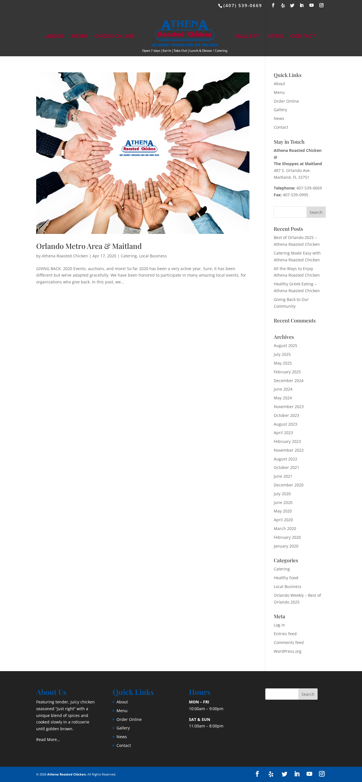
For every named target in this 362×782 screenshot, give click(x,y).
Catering (129, 255)
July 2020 (282, 493)
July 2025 (282, 354)
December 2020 (288, 485)
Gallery (248, 36)
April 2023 (283, 432)
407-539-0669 (309, 188)
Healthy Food (286, 577)
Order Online (114, 36)
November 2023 (289, 406)
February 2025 (287, 371)
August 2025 (285, 345)
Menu (79, 36)
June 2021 (283, 476)
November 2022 (289, 450)
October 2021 (286, 467)
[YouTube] (311, 5)
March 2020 (285, 528)
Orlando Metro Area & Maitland (89, 246)
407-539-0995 (295, 194)
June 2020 (283, 502)
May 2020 (283, 511)
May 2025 (283, 363)
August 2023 (285, 424)
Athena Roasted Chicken (65, 255)
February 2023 (287, 441)
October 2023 (286, 415)
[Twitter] (292, 5)
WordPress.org (287, 651)
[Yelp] (283, 5)
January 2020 (286, 546)
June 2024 (283, 389)
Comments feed (289, 642)
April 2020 (283, 519)
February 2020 (287, 537)
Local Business (153, 255)
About (55, 36)
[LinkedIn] (301, 5)
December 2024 (288, 380)
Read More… (48, 739)
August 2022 (285, 459)
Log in (279, 625)
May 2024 (283, 397)
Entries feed (285, 633)
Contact (303, 36)
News (275, 36)
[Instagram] (321, 5)
